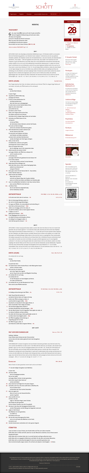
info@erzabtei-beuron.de (33, 466)
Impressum (41, 463)
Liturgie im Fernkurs (69, 130)
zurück (67, 39)
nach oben (78, 466)
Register (21, 14)
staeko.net (57, 460)
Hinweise (29, 14)
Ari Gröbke (36, 468)
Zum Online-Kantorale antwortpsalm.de (70, 122)
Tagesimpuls (13, 14)
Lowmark (46, 468)
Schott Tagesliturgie (72, 21)
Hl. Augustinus (70, 46)
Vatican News (68, 64)
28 (72, 29)
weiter (76, 39)
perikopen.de (68, 79)
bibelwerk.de (68, 94)
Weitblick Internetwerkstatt (24, 468)
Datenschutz (47, 463)
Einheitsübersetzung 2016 (70, 137)
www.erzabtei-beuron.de (40, 14)
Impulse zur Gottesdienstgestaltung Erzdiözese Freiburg (70, 112)
